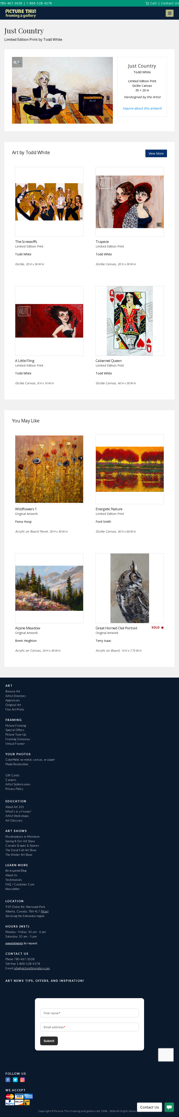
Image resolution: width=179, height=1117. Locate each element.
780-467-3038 (11, 3)
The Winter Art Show (19, 854)
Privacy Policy (14, 789)
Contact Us (170, 3)
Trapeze (102, 241)
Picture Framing (15, 725)
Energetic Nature (109, 508)
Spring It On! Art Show (20, 841)
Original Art (13, 705)
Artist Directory (15, 696)
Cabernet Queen (108, 360)
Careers (10, 780)
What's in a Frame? (18, 811)
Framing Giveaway (17, 739)
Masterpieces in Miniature (22, 836)
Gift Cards (12, 775)
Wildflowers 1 (26, 508)
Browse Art (12, 691)
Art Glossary (13, 820)
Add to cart (49, 227)
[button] (170, 13)
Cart (153, 3)
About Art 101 (14, 807)
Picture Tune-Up (15, 734)
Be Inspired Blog (15, 870)
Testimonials (13, 879)
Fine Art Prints (14, 709)
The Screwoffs (26, 241)
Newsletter (12, 889)
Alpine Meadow (27, 627)
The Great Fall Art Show (21, 850)
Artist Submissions (18, 784)
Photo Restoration (16, 764)
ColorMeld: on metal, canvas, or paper (30, 759)
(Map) (45, 911)
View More (156, 153)
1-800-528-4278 (39, 3)
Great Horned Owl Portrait (116, 627)
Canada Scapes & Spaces (22, 845)
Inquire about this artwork (142, 108)
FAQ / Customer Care (19, 884)
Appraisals (12, 700)
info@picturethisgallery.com (32, 968)
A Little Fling (24, 360)
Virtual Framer (15, 743)
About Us (11, 875)
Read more (129, 227)
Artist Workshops (17, 816)
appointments (14, 943)
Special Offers (14, 730)
